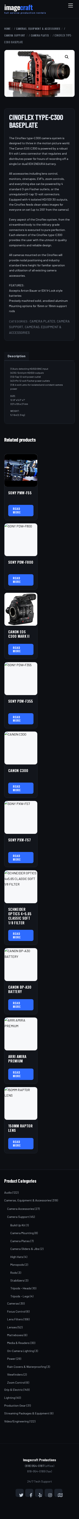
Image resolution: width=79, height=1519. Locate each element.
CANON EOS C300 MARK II (18, 634)
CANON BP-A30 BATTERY (19, 989)
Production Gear (15, 1405)
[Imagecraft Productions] (18, 9)
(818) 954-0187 (34, 1466)
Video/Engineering (16, 1421)
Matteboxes (15, 1335)
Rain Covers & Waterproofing (26, 1366)
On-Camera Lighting (20, 1351)
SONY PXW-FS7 (19, 840)
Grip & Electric (13, 1389)
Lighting (9, 1397)
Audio (8, 1192)
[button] (67, 57)
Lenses (12, 1327)
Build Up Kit (17, 1225)
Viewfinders (15, 1374)
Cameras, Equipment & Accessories (38, 28)
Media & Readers (18, 1343)
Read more (17, 510)
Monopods (17, 1264)
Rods (13, 1272)
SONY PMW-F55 (20, 493)
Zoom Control (16, 1382)
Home (7, 28)
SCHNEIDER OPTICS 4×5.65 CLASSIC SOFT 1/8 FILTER (19, 916)
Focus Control (16, 1311)
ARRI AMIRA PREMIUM (17, 1058)
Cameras (13, 1303)
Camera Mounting (22, 1233)
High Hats (16, 1257)
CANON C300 (18, 770)
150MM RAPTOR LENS (20, 1128)
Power (11, 1358)
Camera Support (14, 35)
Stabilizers (17, 1280)
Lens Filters (15, 1319)
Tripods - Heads (20, 1288)
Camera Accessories (20, 1208)
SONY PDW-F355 (20, 701)
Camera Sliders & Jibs (24, 1249)
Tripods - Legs (19, 1296)
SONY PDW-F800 (20, 562)
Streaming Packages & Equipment (26, 1413)
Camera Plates (40, 35)
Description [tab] (16, 356)
